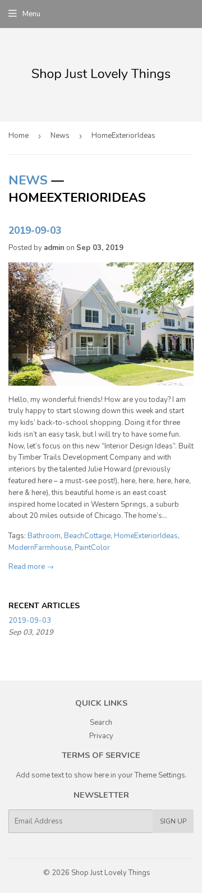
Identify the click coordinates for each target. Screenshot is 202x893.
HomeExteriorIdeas (146, 536)
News (60, 136)
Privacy (101, 736)
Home (18, 136)
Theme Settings (160, 775)
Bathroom (44, 536)
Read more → (31, 567)
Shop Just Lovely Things (110, 873)
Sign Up (173, 821)
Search (101, 723)
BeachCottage (87, 536)
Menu (31, 14)
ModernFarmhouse (39, 548)
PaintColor (92, 548)
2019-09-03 (34, 230)
